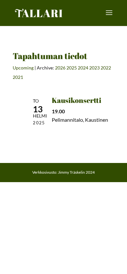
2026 (60, 67)
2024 (83, 67)
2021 (18, 77)
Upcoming (23, 67)
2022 (106, 67)
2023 (94, 67)
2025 (71, 67)
